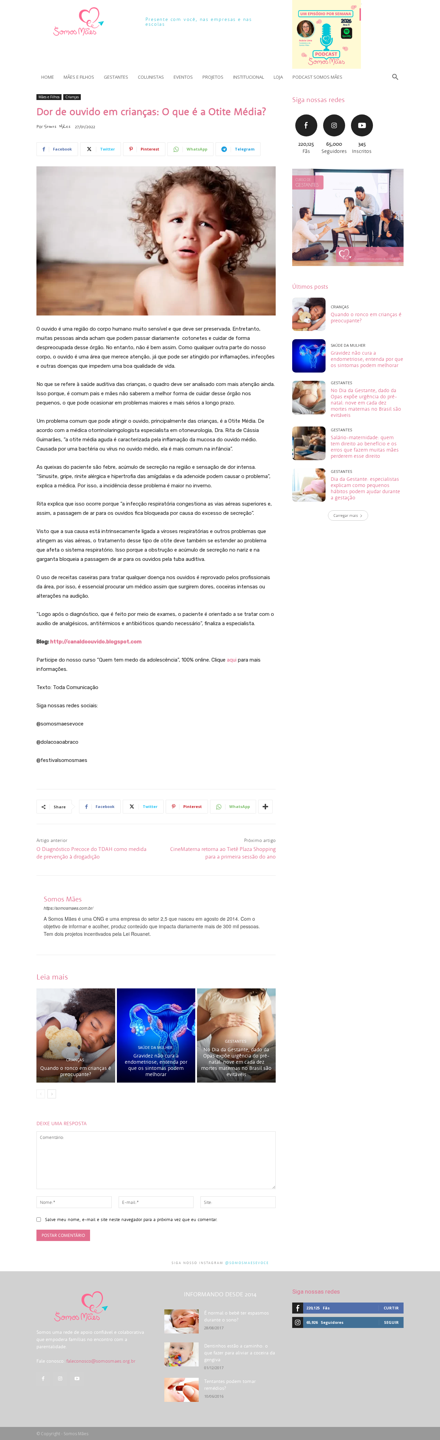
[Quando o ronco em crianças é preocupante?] (75, 1035)
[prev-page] (40, 1093)
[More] (265, 806)
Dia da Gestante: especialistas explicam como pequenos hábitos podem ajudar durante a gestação (365, 488)
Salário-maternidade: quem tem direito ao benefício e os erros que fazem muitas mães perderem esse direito (365, 446)
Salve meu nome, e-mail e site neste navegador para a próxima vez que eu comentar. (131, 1219)
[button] (395, 77)
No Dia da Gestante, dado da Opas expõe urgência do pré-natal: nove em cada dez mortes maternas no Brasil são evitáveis (236, 1061)
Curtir (306, 113)
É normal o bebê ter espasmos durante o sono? (236, 1316)
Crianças (72, 97)
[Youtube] (77, 1378)
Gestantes (235, 1041)
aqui (232, 660)
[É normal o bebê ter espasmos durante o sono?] (181, 1321)
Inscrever (362, 113)
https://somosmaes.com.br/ (68, 908)
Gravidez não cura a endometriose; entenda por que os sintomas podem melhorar (156, 1064)
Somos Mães (57, 126)
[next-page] (51, 1093)
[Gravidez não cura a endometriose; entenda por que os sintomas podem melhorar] (156, 1035)
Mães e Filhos (48, 97)
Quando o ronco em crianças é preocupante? (75, 1071)
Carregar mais (345, 515)
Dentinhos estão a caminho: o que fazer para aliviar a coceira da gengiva (239, 1353)
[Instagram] (60, 1378)
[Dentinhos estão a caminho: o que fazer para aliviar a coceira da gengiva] (181, 1354)
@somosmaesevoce (247, 1263)
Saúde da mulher (155, 1047)
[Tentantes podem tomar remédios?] (181, 1390)
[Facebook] (43, 1378)
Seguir (334, 113)
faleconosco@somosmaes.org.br (100, 1361)
